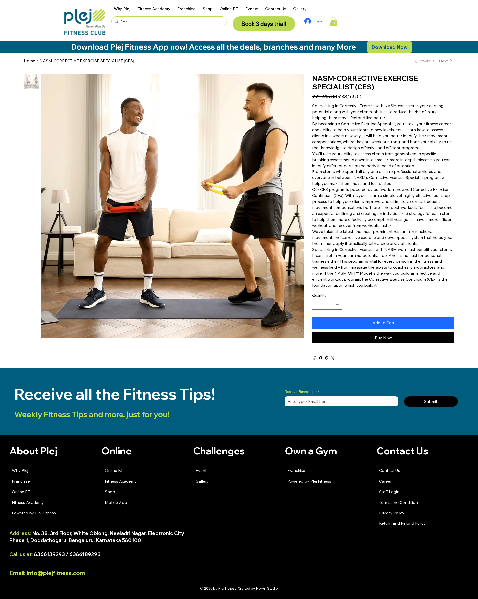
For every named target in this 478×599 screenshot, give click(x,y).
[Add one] (337, 305)
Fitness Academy (28, 502)
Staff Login (389, 491)
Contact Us (389, 470)
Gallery (202, 481)
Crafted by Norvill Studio (258, 588)
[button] (333, 21)
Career (385, 481)
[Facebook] (320, 357)
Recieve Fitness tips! (302, 391)
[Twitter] (332, 357)
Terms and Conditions (399, 502)
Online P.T (21, 491)
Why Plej (20, 470)
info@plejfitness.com (56, 573)
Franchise (21, 481)
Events (202, 470)
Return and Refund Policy (402, 523)
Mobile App (116, 502)
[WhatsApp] (314, 357)
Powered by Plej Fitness (34, 512)
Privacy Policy (391, 512)
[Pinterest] (326, 357)
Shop (110, 491)
